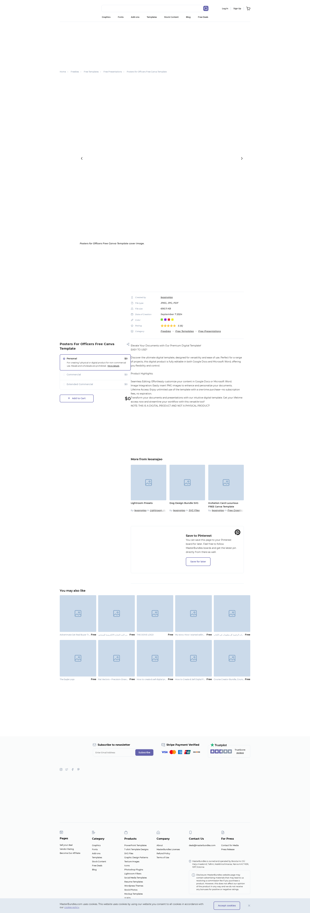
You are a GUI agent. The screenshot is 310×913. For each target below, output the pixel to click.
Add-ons (135, 17)
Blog (188, 17)
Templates (152, 17)
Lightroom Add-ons (161, 510)
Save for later (198, 561)
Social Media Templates (135, 877)
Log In (225, 8)
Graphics (106, 17)
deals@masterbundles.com (202, 845)
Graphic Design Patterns (136, 857)
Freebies (166, 331)
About (160, 845)
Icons (127, 865)
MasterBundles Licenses (168, 849)
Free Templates (184, 331)
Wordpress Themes (133, 886)
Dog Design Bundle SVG (184, 503)
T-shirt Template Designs (136, 849)
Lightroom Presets (142, 503)
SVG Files (194, 510)
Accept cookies (227, 905)
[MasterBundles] (70, 8)
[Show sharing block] (128, 344)
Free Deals (203, 17)
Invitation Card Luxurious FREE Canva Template (223, 505)
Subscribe (144, 752)
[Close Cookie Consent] (249, 906)
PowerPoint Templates (135, 845)
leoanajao (167, 297)
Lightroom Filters (132, 873)
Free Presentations (209, 331)
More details (113, 366)
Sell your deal (66, 845)
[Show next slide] (242, 158)
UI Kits (127, 898)
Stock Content (171, 17)
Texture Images (131, 861)
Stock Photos (130, 890)
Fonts (121, 17)
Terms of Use (163, 857)
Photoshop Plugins (133, 869)
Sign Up (237, 8)
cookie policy (71, 907)
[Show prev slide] (82, 158)
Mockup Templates (133, 894)
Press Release (227, 849)
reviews (240, 753)
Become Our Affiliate (70, 853)
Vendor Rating (67, 849)
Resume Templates (133, 882)
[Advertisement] (155, 44)
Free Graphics (235, 510)
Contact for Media (230, 845)
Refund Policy (163, 853)
